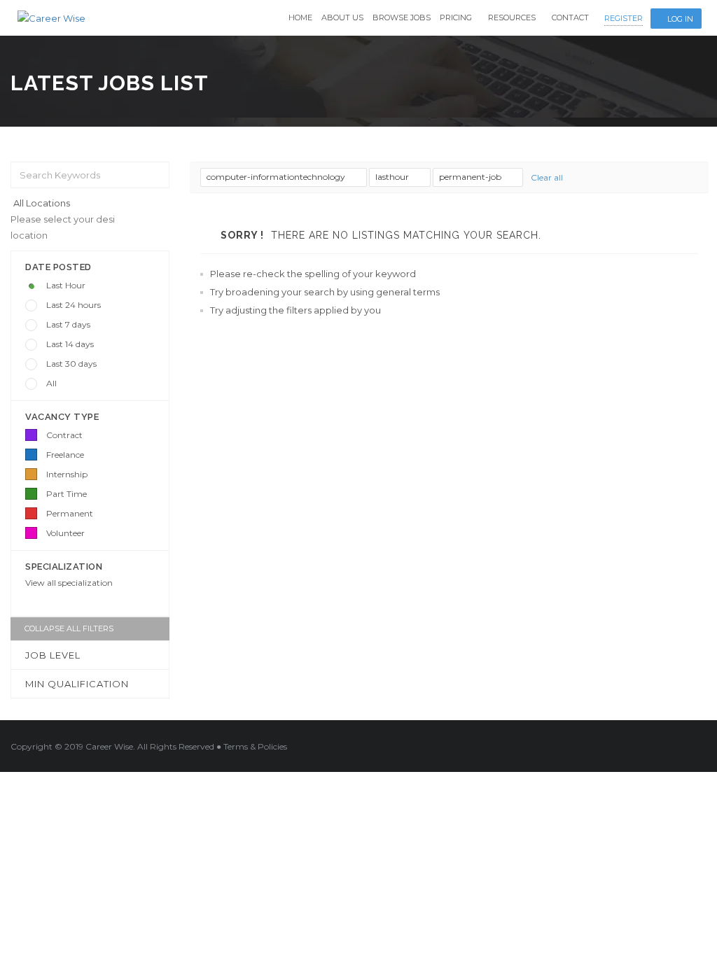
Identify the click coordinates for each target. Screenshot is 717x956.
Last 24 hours (73, 305)
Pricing (456, 17)
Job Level (53, 655)
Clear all (547, 177)
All (51, 383)
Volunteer (65, 533)
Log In (680, 19)
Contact (570, 17)
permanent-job (471, 176)
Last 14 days (70, 344)
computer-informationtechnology (277, 176)
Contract (64, 435)
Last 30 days (71, 363)
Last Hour (65, 285)
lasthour (393, 176)
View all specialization (69, 582)
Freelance (65, 454)
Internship (67, 474)
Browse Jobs (402, 17)
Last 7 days (68, 324)
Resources (512, 17)
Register (623, 18)
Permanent (69, 513)
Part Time (66, 493)
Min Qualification (77, 683)
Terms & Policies (255, 746)
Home (300, 17)
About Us (342, 17)
